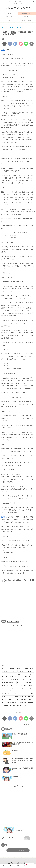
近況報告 (4, 517)
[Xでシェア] (4, 44)
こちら (3, 50)
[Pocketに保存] (21, 44)
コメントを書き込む (18, 850)
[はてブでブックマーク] (15, 44)
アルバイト (10, 621)
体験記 (17, 621)
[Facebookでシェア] (10, 44)
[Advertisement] (18, 644)
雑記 (4, 621)
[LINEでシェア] (26, 44)
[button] (31, 44)
